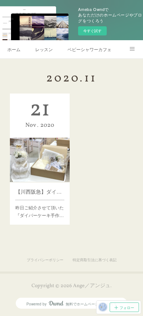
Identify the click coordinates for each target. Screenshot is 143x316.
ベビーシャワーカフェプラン (89, 49)
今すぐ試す (92, 30)
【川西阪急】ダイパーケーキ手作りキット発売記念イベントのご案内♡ (39, 191)
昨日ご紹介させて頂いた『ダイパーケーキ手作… (39, 211)
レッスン (44, 49)
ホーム (14, 49)
